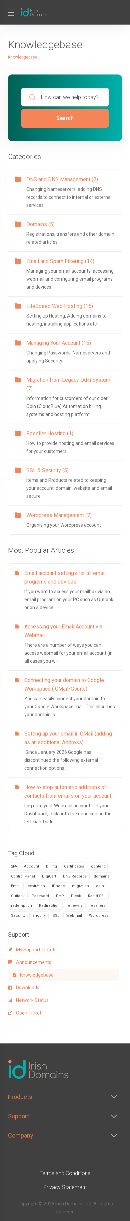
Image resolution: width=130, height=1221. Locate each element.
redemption (21, 905)
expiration (36, 886)
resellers (97, 905)
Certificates (74, 866)
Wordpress (98, 915)
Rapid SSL (97, 896)
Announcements (33, 962)
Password (40, 896)
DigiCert (49, 876)
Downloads (27, 987)
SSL (56, 915)
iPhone (58, 886)
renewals (75, 905)
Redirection (49, 905)
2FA (14, 866)
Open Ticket (28, 1013)
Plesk (76, 896)
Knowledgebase (36, 975)
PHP (60, 896)
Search (65, 118)
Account (31, 866)
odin (100, 886)
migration (80, 886)
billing (51, 866)
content (98, 866)
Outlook (18, 896)
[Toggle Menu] (10, 12)
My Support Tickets (36, 949)
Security (18, 915)
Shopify (39, 915)
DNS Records (75, 876)
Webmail (74, 915)
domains (101, 876)
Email (16, 886)
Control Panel (23, 876)
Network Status (32, 1000)
